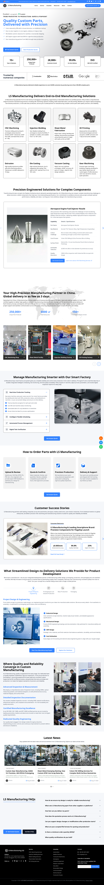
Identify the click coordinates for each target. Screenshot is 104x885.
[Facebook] (98, 1)
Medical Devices (57, 854)
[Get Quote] (101, 438)
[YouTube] (91, 1)
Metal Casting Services (35, 856)
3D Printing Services (34, 861)
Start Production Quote (30, 50)
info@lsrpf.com (71, 1)
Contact (69, 5)
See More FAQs (29, 832)
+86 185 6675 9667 (84, 852)
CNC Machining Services (35, 852)
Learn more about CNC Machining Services (78, 260)
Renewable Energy (58, 868)
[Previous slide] (94, 364)
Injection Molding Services (35, 854)
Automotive (56, 852)
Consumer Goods (58, 875)
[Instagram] (100, 1)
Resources (56, 5)
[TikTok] (87, 1)
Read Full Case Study (57, 554)
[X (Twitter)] (93, 1)
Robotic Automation (58, 863)
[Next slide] (99, 364)
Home (36, 5)
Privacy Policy (89, 880)
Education (55, 866)
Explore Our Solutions (65, 650)
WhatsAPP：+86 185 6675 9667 (58, 1)
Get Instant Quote (12, 49)
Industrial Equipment (58, 861)
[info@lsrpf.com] (101, 442)
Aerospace (56, 859)
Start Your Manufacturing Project (42, 650)
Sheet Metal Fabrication (35, 859)
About (63, 5)
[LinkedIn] (89, 1)
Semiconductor (57, 873)
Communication (57, 870)
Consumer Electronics (59, 856)
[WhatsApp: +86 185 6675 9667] (101, 447)
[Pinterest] (95, 1)
